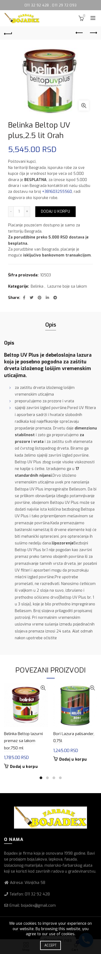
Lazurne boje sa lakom (67, 286)
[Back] (8, 33)
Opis (50, 324)
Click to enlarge (84, 105)
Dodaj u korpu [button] (24, 766)
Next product (93, 33)
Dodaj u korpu (55, 211)
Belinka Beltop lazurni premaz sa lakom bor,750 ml (23, 741)
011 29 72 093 (64, 5)
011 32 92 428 (37, 5)
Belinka (37, 286)
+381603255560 (57, 191)
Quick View (43, 688)
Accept (50, 945)
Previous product (79, 33)
